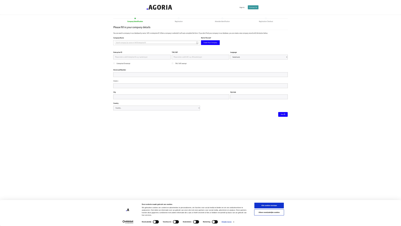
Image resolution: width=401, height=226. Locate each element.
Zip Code (233, 92)
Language (233, 52)
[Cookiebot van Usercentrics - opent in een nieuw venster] (128, 221)
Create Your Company (210, 42)
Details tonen (226, 222)
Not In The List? (206, 38)
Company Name (118, 38)
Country (116, 103)
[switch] (176, 221)
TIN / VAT (175, 52)
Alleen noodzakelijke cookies (269, 212)
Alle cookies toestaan (269, 205)
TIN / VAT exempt (181, 63)
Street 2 (115, 81)
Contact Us (253, 7)
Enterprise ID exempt (123, 63)
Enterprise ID (117, 52)
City (114, 92)
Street (119, 70)
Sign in (241, 7)
